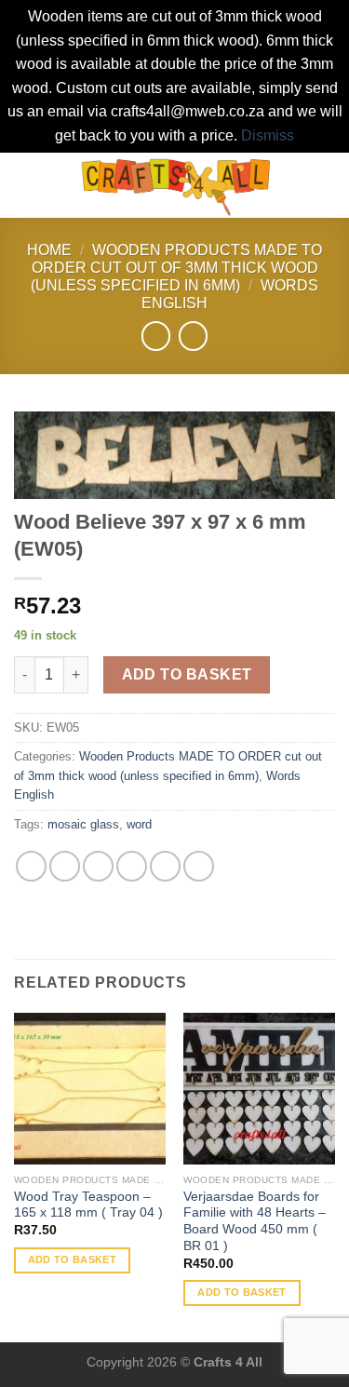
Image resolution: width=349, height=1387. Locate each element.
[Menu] (25, 185)
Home (49, 250)
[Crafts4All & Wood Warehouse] (176, 185)
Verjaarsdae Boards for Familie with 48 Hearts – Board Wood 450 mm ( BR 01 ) (254, 1221)
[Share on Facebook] (64, 866)
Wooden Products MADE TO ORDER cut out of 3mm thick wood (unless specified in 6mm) (176, 267)
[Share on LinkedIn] (198, 866)
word (139, 824)
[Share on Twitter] (98, 866)
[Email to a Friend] (131, 866)
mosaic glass (83, 824)
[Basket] (325, 185)
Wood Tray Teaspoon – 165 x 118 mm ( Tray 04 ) (88, 1205)
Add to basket (187, 674)
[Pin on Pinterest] (165, 866)
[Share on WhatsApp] (31, 866)
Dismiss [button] (267, 135)
